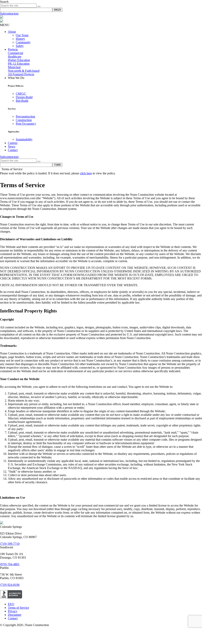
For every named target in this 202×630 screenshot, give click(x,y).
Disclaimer (14, 614)
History (20, 38)
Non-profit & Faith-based (23, 70)
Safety (20, 46)
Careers (12, 143)
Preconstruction (25, 116)
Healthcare (14, 56)
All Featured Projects (21, 74)
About (12, 31)
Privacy (12, 611)
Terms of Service (18, 607)
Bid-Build (22, 100)
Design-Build (24, 97)
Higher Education (19, 60)
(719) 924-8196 (10, 584)
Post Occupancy (26, 123)
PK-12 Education (19, 63)
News (11, 146)
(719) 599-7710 (10, 543)
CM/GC (21, 93)
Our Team (22, 35)
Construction (24, 120)
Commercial (15, 53)
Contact (13, 150)
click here (86, 173)
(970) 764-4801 (10, 564)
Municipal (14, 67)
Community (23, 42)
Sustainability (24, 139)
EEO (11, 604)
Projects (13, 49)
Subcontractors (9, 13)
